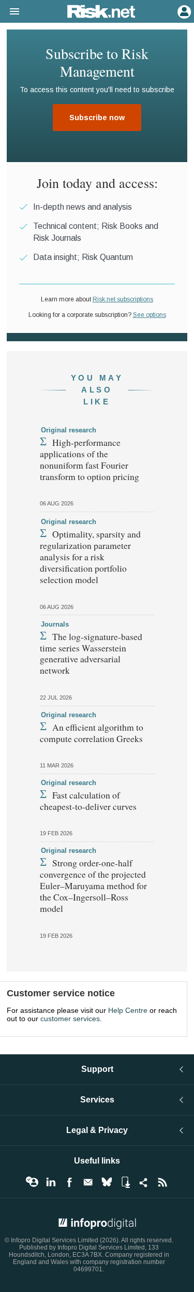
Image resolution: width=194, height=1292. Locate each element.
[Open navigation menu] (10, 12)
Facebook (69, 1182)
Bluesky (106, 1182)
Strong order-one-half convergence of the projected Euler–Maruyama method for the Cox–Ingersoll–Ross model (93, 885)
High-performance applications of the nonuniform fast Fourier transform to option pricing (89, 459)
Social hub (144, 1182)
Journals (55, 624)
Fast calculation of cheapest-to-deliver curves (88, 800)
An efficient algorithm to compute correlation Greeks (91, 732)
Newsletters (88, 1182)
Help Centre (127, 1010)
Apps (125, 1182)
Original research (68, 430)
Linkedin (50, 1182)
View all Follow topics (32, 1182)
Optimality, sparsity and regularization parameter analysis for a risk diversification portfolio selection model (90, 556)
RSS (162, 1182)
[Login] (183, 11)
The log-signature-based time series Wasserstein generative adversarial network (91, 653)
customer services (70, 1018)
